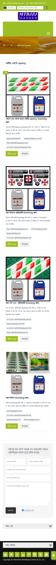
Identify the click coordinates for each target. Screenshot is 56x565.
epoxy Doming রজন (13, 139)
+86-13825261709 (37, 3)
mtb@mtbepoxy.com (15, 3)
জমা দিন (10, 510)
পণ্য (11, 45)
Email (12, 153)
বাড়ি (4, 45)
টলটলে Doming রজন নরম (39, 229)
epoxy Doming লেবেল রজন (32, 139)
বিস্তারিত (25, 154)
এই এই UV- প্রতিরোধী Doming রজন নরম (19, 147)
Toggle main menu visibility (48, 33)
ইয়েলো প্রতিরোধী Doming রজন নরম (17, 143)
